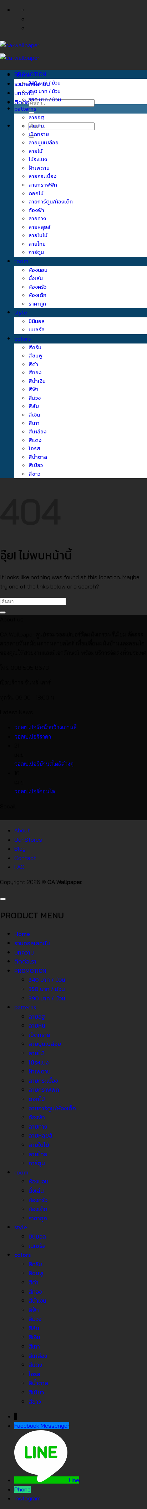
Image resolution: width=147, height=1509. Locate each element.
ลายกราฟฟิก (43, 185)
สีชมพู (35, 356)
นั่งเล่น (36, 278)
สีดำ (33, 364)
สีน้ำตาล (38, 457)
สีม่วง (35, 398)
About (22, 830)
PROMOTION (30, 74)
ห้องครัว (37, 287)
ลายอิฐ (36, 117)
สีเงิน (34, 415)
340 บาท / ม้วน (45, 83)
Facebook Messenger (41, 1425)
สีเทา (34, 423)
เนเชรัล (37, 329)
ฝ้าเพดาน (39, 168)
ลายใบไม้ (38, 235)
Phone (22, 1489)
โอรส (34, 448)
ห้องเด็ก (37, 295)
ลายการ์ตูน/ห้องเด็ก (51, 202)
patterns (25, 108)
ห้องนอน (38, 270)
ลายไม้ (35, 151)
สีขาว (34, 474)
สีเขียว (36, 465)
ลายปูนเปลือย (44, 142)
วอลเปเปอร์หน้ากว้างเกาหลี (45, 727)
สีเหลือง (37, 432)
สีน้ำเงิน (37, 381)
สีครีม (35, 347)
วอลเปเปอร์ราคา (32, 736)
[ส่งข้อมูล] (31, 113)
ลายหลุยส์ (40, 227)
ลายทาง (37, 218)
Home (22, 933)
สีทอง (35, 372)
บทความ (24, 952)
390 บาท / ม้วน (45, 100)
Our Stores (28, 839)
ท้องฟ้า (36, 210)
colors (22, 338)
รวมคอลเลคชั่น (32, 943)
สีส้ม (34, 406)
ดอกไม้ (36, 193)
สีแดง (35, 440)
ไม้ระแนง (38, 159)
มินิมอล (37, 321)
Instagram (27, 1498)
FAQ (19, 866)
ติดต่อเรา (25, 102)
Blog (20, 848)
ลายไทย (37, 244)
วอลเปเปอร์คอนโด (34, 791)
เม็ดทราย (39, 134)
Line (74, 1480)
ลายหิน (36, 126)
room (21, 261)
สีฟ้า (34, 389)
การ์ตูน (36, 252)
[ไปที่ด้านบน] (3, 899)
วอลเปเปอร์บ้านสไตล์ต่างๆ (44, 763)
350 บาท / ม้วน (45, 91)
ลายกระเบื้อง (42, 176)
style (20, 312)
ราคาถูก (37, 304)
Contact (25, 857)
